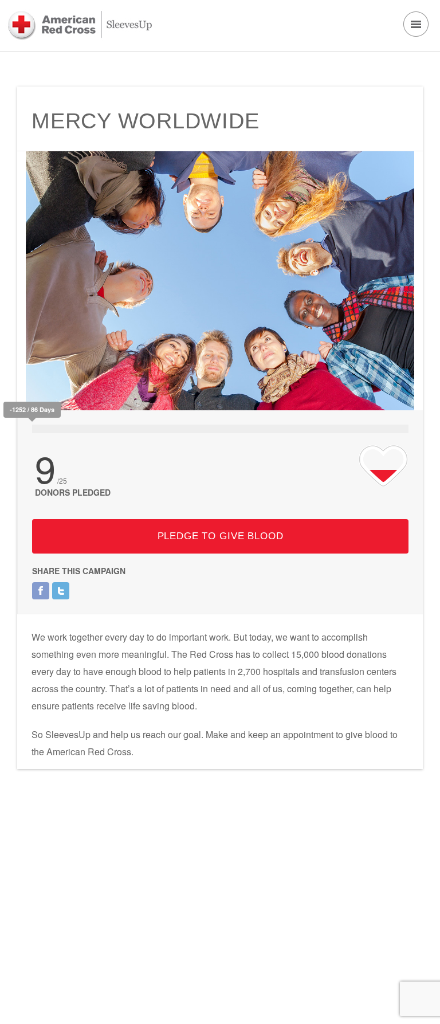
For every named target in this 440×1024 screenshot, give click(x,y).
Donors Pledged (73, 492)
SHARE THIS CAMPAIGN (78, 570)
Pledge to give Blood (221, 536)
